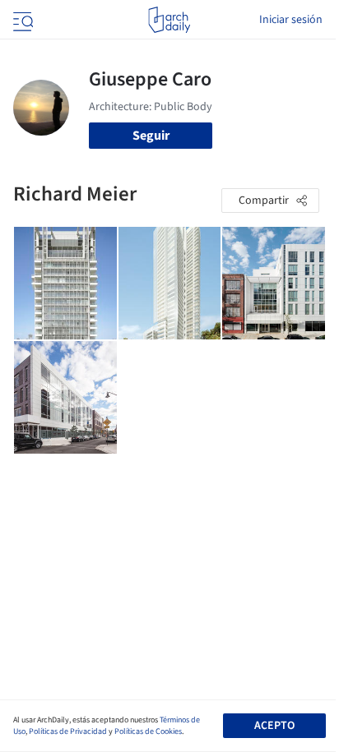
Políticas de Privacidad (68, 731)
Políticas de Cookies (148, 731)
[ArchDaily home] (169, 20)
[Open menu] (21, 19)
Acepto (274, 725)
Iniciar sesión (291, 19)
